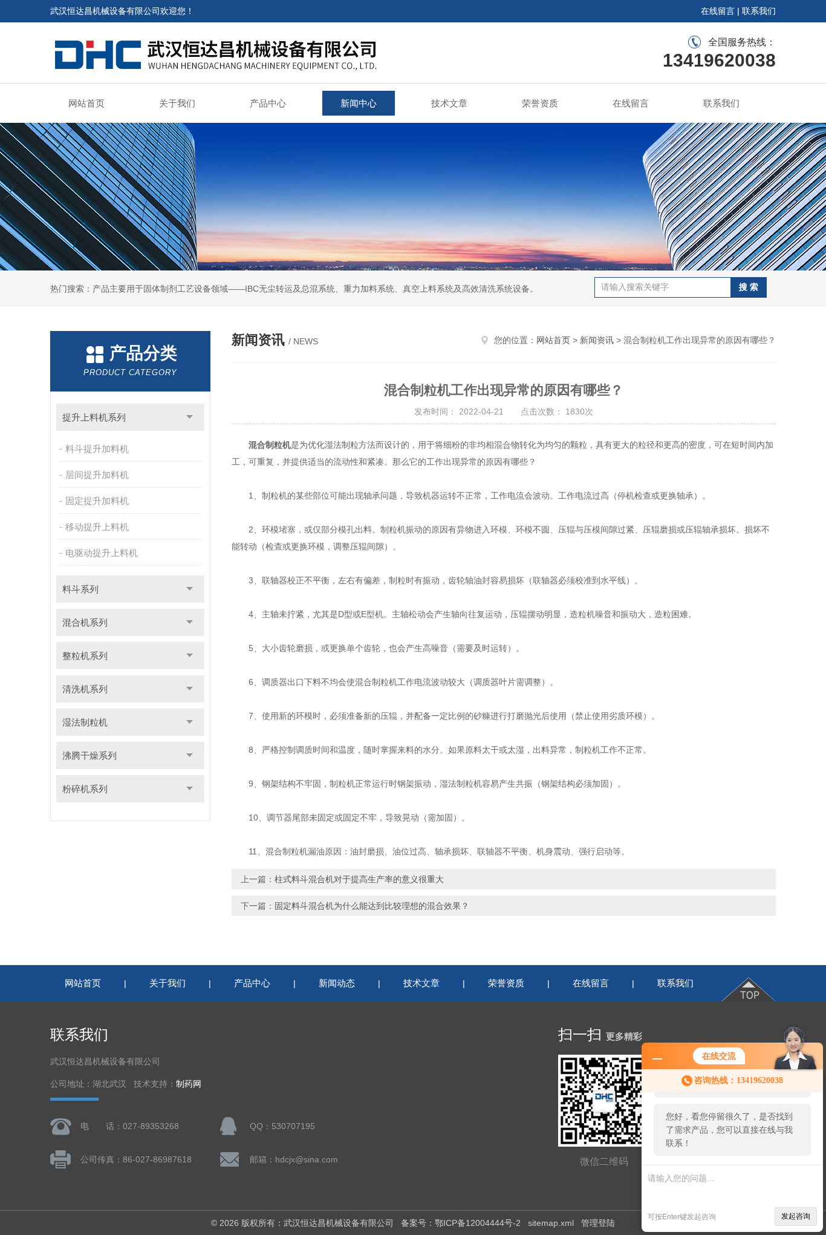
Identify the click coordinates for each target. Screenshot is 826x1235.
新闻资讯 (597, 340)
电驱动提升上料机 (101, 553)
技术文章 (449, 103)
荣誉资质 (540, 103)
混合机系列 (85, 622)
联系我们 (759, 11)
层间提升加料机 (97, 475)
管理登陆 (598, 1223)
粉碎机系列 (85, 789)
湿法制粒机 (85, 722)
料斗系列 (80, 589)
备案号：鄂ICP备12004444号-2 (461, 1223)
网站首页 (86, 103)
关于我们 (177, 103)
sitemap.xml (551, 1223)
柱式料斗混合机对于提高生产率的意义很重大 (359, 879)
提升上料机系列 (94, 417)
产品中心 (268, 103)
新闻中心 (358, 103)
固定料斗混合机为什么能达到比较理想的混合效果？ (372, 906)
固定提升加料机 (97, 501)
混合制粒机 (270, 445)
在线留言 (718, 11)
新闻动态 (337, 983)
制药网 (188, 1084)
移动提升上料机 (97, 527)
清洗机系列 (85, 689)
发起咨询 (795, 1216)
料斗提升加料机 (97, 449)
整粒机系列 (85, 655)
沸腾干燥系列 (89, 755)
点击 (189, 417)
